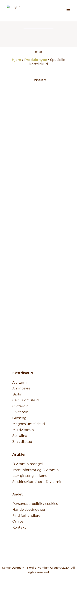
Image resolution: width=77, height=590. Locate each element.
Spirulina (38, 291)
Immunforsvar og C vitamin (35, 470)
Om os (17, 521)
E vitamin (20, 412)
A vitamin (20, 382)
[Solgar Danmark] (17, 10)
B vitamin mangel (27, 464)
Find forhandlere (26, 516)
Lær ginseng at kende (31, 476)
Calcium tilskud (25, 400)
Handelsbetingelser (28, 509)
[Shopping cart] (57, 10)
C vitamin (20, 406)
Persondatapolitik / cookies (35, 504)
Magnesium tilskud (28, 424)
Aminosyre (21, 388)
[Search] (51, 10)
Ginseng (19, 418)
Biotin (17, 394)
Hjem (16, 60)
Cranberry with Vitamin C (38, 183)
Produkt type (35, 60)
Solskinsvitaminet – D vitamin (37, 482)
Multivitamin (23, 430)
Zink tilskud (22, 442)
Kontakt (19, 527)
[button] (68, 10)
